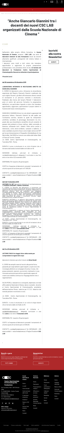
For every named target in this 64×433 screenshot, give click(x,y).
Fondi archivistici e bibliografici (47, 386)
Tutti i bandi (9, 363)
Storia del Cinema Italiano (58, 390)
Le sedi (24, 386)
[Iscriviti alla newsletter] (51, 1)
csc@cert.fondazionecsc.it (11, 398)
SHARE (6, 44)
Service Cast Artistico (25, 407)
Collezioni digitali (46, 392)
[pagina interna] (32, 9)
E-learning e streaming (25, 396)
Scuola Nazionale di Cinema (25, 377)
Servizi (45, 398)
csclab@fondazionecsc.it (18, 173)
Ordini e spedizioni (35, 425)
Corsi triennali (25, 388)
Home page (6, 425)
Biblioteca (46, 376)
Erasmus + (25, 399)
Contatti (24, 413)
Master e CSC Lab (25, 403)
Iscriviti (53, 62)
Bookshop (46, 395)
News (23, 410)
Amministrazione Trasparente (48, 425)
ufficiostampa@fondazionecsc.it (9, 410)
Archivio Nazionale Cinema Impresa (37, 401)
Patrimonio (36, 384)
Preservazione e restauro (37, 387)
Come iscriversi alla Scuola (26, 392)
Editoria (56, 376)
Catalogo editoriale (56, 383)
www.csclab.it (6, 175)
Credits (58, 425)
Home (2, 13)
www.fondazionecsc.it (20, 175)
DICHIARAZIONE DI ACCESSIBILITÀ (32, 428)
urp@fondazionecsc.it (45, 430)
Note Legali (26, 425)
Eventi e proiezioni (35, 396)
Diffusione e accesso (36, 392)
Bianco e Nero (58, 386)
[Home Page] (5, 4)
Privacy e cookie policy (16, 425)
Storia (24, 383)
